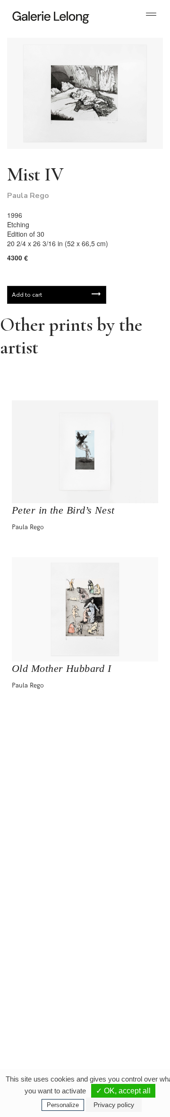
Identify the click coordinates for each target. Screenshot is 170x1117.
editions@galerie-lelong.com (123, 924)
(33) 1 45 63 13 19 (47, 916)
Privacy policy (114, 1104)
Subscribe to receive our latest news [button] (77, 750)
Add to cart (27, 295)
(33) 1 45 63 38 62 (122, 916)
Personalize (63, 1104)
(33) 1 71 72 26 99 (47, 1018)
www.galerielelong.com (117, 1026)
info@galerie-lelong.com (43, 924)
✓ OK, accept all (123, 1091)
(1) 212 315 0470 (121, 1011)
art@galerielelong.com (116, 1018)
